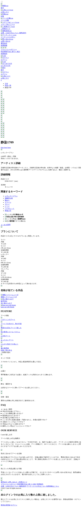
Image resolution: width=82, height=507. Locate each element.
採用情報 (4, 45)
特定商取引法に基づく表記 (10, 51)
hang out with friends (7, 307)
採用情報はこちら (52, 486)
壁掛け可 (8, 211)
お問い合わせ (12, 482)
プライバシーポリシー (9, 49)
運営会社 (4, 43)
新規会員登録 (5, 505)
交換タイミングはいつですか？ (13, 422)
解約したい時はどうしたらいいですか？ (16, 426)
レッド (7, 206)
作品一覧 (8, 85)
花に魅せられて (6, 303)
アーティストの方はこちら (36, 486)
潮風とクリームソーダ (9, 297)
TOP (6, 83)
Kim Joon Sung (6, 147)
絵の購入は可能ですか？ (11, 418)
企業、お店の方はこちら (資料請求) (13, 486)
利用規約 (4, 54)
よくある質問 (5, 225)
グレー (7, 204)
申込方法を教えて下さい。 (12, 411)
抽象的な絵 (9, 198)
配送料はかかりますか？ (11, 415)
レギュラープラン (11, 196)
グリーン (8, 202)
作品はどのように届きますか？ (13, 424)
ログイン (14, 505)
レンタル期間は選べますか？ (12, 413)
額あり (7, 200)
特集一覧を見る (6, 350)
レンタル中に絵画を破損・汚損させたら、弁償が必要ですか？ (24, 420)
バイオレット (9, 208)
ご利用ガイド (22, 482)
